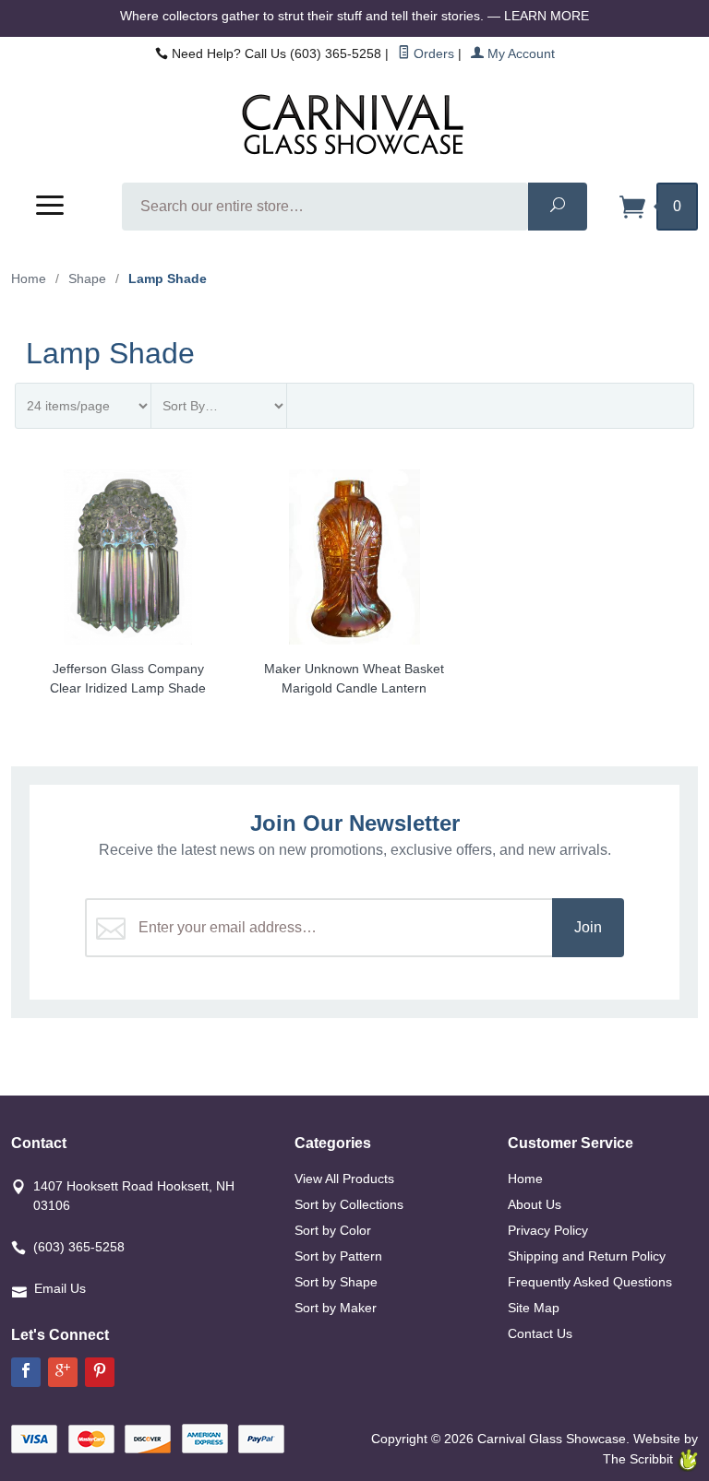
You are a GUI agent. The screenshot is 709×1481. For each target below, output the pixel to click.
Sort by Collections (348, 1204)
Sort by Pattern (338, 1256)
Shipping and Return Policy (587, 1256)
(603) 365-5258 (79, 1246)
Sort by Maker (335, 1307)
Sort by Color (332, 1230)
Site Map (533, 1307)
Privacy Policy (548, 1230)
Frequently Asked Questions (590, 1281)
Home (28, 278)
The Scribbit (640, 1458)
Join (588, 927)
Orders (432, 53)
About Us (534, 1204)
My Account (519, 53)
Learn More (546, 15)
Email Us (60, 1288)
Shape (87, 278)
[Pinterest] (99, 1372)
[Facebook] (26, 1372)
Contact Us (540, 1333)
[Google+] (63, 1372)
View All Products (344, 1178)
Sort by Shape (336, 1281)
